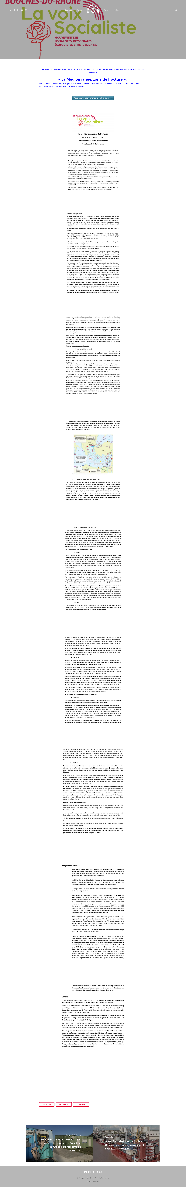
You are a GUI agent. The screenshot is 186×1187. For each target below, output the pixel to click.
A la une (88, 47)
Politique (98, 47)
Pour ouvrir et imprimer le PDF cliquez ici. (93, 98)
